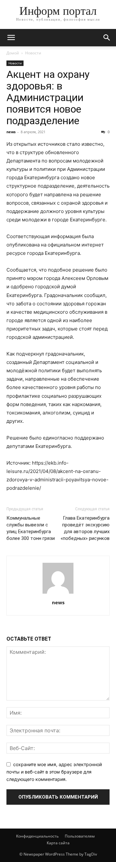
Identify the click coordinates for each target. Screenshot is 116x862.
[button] (11, 37)
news (10, 131)
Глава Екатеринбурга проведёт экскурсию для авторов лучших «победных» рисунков (85, 528)
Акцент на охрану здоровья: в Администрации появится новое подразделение (48, 97)
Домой (12, 53)
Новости (33, 53)
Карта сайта (58, 843)
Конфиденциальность (37, 836)
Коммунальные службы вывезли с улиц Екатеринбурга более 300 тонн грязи (30, 528)
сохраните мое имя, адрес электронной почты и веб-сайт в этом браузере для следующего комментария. (54, 772)
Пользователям (80, 836)
